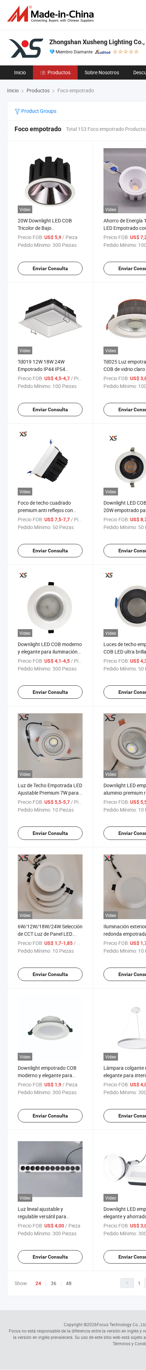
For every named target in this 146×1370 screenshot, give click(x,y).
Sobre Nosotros (102, 72)
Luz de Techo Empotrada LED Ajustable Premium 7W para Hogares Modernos (50, 792)
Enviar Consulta (50, 268)
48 (69, 1283)
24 (38, 1283)
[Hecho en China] (51, 14)
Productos (59, 72)
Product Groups (38, 111)
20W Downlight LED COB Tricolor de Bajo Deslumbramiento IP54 (45, 228)
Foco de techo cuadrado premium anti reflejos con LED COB (45, 510)
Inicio (20, 72)
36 (53, 1283)
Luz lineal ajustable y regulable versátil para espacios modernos (42, 1216)
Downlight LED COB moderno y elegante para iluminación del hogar (50, 651)
